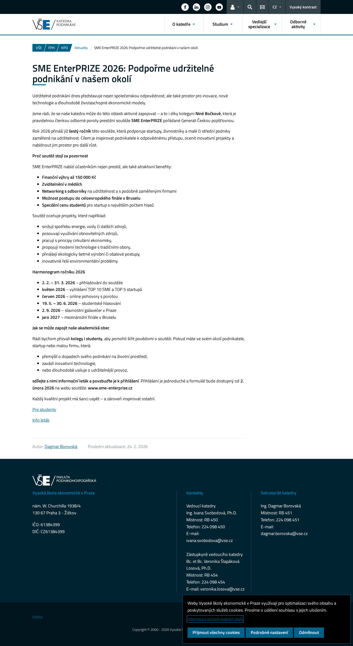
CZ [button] (275, 7)
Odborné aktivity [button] (298, 24)
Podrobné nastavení (269, 632)
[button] (185, 7)
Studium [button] (220, 24)
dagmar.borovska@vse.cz (284, 533)
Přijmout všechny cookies (216, 632)
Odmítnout (309, 632)
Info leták (40, 420)
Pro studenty (44, 409)
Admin (37, 617)
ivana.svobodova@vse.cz (209, 540)
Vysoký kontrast (303, 7)
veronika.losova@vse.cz (222, 589)
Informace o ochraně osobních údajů (215, 619)
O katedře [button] (181, 24)
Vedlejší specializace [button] (259, 24)
